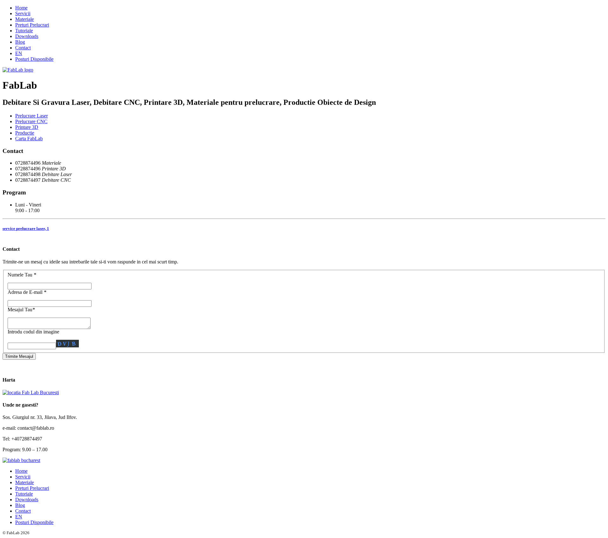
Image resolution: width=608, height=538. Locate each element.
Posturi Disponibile (34, 59)
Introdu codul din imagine (33, 331)
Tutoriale (24, 30)
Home (21, 7)
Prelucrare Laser (31, 115)
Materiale (24, 19)
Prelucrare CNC (31, 121)
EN (18, 53)
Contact (23, 47)
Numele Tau (22, 274)
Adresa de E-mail (27, 292)
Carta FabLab (29, 138)
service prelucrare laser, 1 (26, 228)
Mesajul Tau (21, 309)
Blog (20, 42)
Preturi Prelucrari (32, 25)
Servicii (22, 13)
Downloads (26, 36)
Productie (24, 133)
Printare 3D (26, 127)
